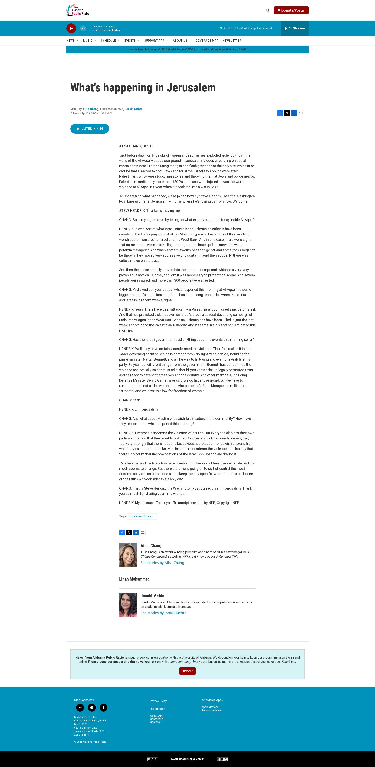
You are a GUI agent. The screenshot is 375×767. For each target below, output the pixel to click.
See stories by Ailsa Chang (162, 562)
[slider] (89, 28)
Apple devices (210, 707)
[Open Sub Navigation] (77, 40)
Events (130, 40)
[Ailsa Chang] (128, 555)
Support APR (154, 40)
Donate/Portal (293, 10)
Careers (155, 722)
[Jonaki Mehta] (128, 605)
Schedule (108, 40)
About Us (180, 40)
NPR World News (142, 516)
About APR (157, 715)
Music (88, 40)
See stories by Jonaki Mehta (163, 612)
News (70, 40)
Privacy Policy (158, 701)
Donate (187, 671)
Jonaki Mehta (133, 109)
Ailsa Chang (90, 109)
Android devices (211, 710)
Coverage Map (207, 40)
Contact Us (156, 719)
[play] (71, 28)
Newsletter (231, 40)
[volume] (83, 28)
